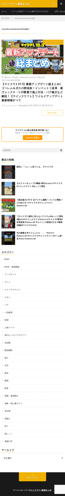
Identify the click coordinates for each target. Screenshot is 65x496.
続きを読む (52, 112)
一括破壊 (8, 312)
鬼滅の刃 (8, 441)
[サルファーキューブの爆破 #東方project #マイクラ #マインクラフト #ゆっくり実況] (8, 188)
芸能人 (7, 418)
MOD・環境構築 (12, 267)
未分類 (7, 411)
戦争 (6, 388)
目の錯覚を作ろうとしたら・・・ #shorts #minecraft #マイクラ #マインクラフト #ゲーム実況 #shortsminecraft (39, 236)
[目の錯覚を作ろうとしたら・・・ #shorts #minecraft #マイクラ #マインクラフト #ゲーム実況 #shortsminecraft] (8, 238)
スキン (7, 297)
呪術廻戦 (8, 350)
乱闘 (6, 320)
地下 (6, 358)
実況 (6, 373)
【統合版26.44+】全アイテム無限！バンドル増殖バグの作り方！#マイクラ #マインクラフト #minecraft (39, 203)
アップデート (54, 42)
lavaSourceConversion (28, 77)
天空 (6, 365)
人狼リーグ (9, 327)
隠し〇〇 (8, 433)
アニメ (7, 282)
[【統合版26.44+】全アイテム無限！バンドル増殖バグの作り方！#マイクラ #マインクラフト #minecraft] (8, 205)
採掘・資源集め (11, 395)
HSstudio (15, 77)
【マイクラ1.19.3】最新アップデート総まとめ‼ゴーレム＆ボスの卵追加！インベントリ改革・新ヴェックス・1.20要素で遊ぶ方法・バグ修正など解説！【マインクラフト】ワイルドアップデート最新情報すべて (32, 92)
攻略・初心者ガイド (13, 403)
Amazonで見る (32, 137)
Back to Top (32, 477)
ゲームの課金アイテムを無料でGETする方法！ (31, 11)
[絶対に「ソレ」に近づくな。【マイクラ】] (8, 172)
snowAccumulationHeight (11, 80)
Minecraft (40, 77)
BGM (7, 259)
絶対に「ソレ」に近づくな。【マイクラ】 (35, 166)
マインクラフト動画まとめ (40, 490)
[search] (61, 150)
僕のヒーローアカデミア (15, 335)
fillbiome (7, 77)
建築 (6, 380)
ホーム (4, 11)
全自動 (7, 342)
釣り (6, 426)
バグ (6, 304)
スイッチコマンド (12, 289)
